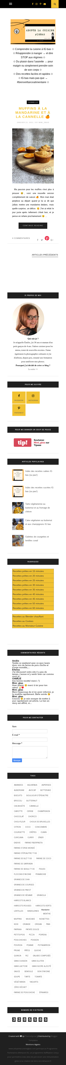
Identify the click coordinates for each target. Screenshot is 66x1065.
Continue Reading (33, 225)
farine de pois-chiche (24, 992)
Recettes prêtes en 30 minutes (28, 585)
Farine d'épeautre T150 (25, 853)
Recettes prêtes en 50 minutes (28, 603)
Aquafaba (32, 785)
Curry (31, 837)
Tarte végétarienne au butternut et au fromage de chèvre (37, 508)
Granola (41, 895)
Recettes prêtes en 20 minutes (28, 576)
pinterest (19, 413)
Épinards (43, 992)
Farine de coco (43, 858)
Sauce (17, 971)
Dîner (41, 837)
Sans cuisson (20, 961)
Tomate (38, 977)
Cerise (30, 811)
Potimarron (44, 945)
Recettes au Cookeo (23, 621)
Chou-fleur (19, 822)
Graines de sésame (23, 895)
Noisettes (44, 919)
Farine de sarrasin (23, 864)
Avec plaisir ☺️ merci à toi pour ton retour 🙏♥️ (29, 686)
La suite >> (33, 369)
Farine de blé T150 (23, 858)
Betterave (45, 790)
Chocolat (19, 816)
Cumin (44, 832)
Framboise (41, 874)
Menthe (47, 914)
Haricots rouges (22, 906)
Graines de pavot (22, 890)
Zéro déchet (20, 987)
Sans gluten (38, 961)
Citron (17, 827)
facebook (18, 400)
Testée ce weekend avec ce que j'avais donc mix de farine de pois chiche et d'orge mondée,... (31, 665)
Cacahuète (19, 806)
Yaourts (34, 982)
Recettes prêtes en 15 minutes (28, 571)
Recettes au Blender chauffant (28, 616)
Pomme (30, 945)
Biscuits (18, 795)
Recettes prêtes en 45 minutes (28, 599)
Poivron (18, 945)
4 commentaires (21, 238)
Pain (48, 924)
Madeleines (33, 911)
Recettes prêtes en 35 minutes (28, 589)
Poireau (43, 935)
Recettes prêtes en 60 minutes (28, 608)
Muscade (30, 919)
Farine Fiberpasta (33, 843)
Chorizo (32, 816)
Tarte (27, 977)
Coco (28, 827)
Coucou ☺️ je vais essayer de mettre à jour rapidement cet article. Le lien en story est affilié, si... (31, 700)
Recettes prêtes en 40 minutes (28, 594)
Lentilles (18, 911)
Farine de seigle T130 (24, 869)
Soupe (17, 977)
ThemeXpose (30, 1036)
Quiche (37, 950)
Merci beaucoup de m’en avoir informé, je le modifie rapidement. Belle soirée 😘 (33, 693)
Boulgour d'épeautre (37, 795)
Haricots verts (43, 906)
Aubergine (19, 790)
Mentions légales (33, 1044)
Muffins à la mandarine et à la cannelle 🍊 (32, 112)
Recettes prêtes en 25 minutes (28, 580)
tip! (22, 442)
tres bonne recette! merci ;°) (26, 681)
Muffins (18, 919)
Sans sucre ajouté (41, 966)
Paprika (17, 929)
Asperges (46, 785)
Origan (38, 924)
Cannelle (33, 102)
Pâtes (27, 950)
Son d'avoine (43, 971)
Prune (17, 950)
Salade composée (42, 956)
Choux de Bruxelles (40, 822)
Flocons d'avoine (22, 874)
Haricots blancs (22, 900)
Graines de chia (21, 879)
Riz (27, 956)
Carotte (18, 811)
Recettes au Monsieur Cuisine (28, 625)
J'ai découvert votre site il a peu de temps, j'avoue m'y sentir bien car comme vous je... (33, 674)
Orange (26, 924)
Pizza (31, 935)
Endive (17, 843)
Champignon (44, 811)
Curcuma (18, 837)
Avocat (32, 790)
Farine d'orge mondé (24, 848)
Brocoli (18, 801)
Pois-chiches (20, 940)
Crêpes (32, 832)
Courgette (19, 832)
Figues (42, 869)
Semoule (28, 971)
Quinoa (17, 956)
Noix (16, 924)
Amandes (18, 785)
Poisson (35, 940)
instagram (33, 400)
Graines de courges (24, 885)
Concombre (41, 827)
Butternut (31, 801)
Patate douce (32, 929)
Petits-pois (19, 935)
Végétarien (19, 982)
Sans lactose (21, 966)
